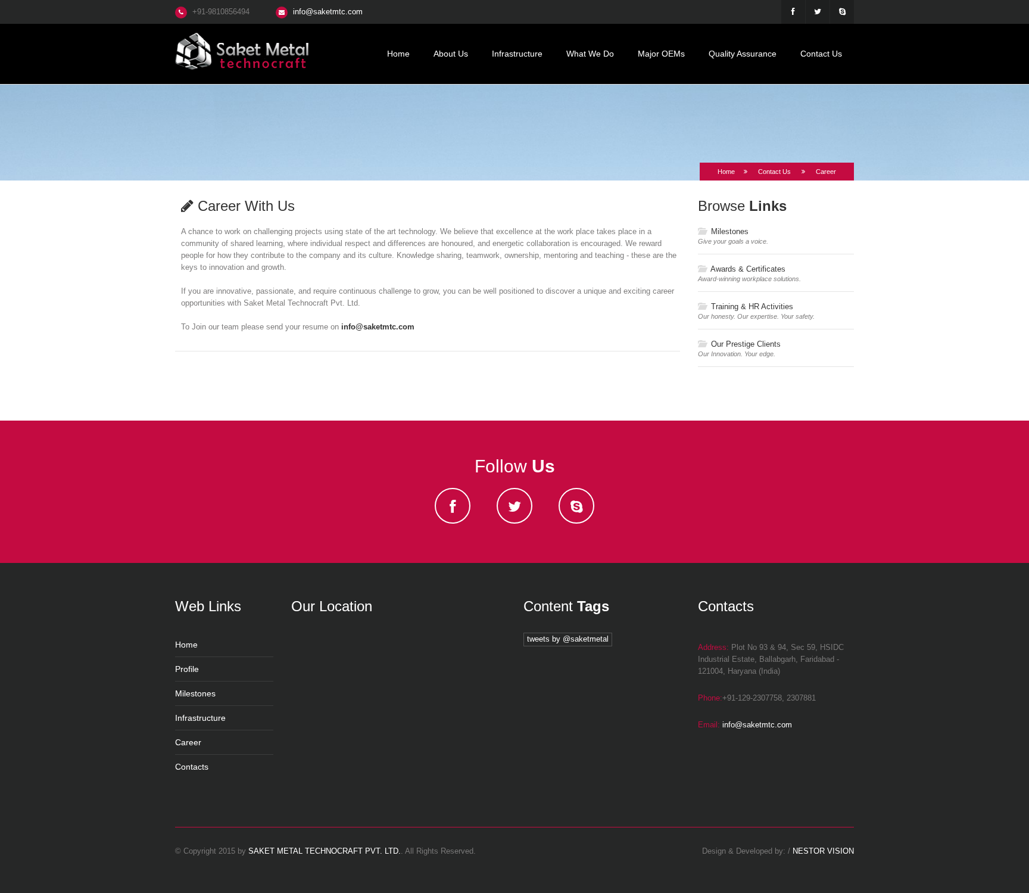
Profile (187, 669)
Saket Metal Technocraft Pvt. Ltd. (324, 851)
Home (726, 171)
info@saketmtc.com (328, 11)
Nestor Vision (823, 851)
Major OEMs (661, 53)
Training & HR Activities (751, 306)
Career (188, 742)
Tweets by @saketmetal (568, 638)
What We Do (590, 53)
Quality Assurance (743, 53)
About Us (451, 53)
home (398, 53)
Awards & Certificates (747, 269)
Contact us (821, 53)
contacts (191, 766)
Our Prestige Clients (745, 344)
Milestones (729, 231)
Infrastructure (517, 53)
